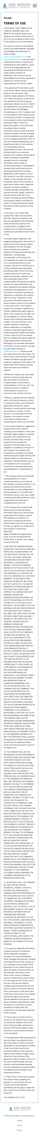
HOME (19, 1120)
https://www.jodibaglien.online (15, 57)
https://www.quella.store (13, 59)
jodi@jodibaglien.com (12, 351)
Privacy (19, 1130)
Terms (19, 1125)
